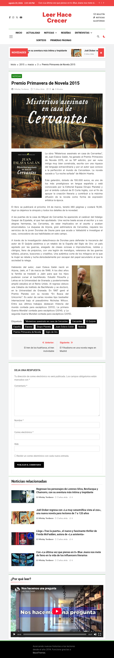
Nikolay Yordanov (21, 89)
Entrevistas (82, 32)
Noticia (81, 326)
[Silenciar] (95, 634)
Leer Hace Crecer (57, 17)
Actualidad (33, 32)
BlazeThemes (39, 652)
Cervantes (77, 321)
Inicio (19, 32)
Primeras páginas (60, 40)
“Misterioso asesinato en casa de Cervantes (46, 321)
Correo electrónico (24, 432)
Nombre (19, 420)
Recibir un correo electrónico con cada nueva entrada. (43, 456)
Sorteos (41, 40)
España (17, 326)
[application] (57, 611)
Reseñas (66, 32)
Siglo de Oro (52, 332)
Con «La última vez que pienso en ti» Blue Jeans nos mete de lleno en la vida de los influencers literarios (67, 3)
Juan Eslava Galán (64, 326)
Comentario (20, 386)
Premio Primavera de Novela (27, 332)
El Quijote (91, 321)
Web (16, 444)
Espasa (28, 326)
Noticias (49, 32)
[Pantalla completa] (99, 634)
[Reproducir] (14, 634)
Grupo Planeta (44, 326)
